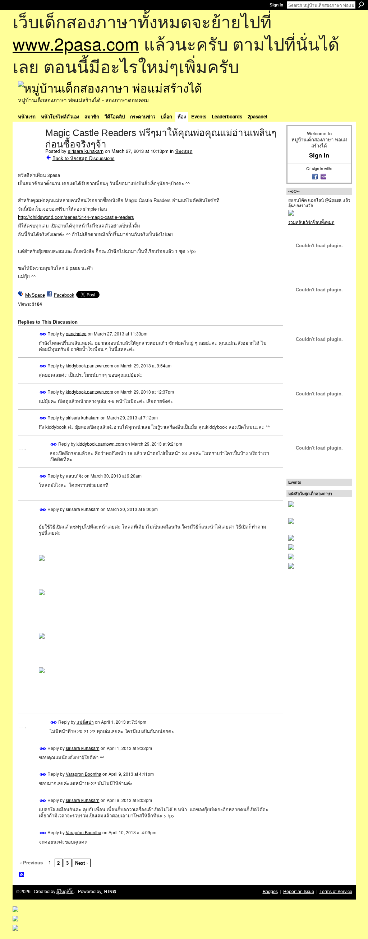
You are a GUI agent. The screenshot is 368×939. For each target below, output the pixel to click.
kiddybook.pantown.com (89, 365)
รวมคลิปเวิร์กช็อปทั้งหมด (311, 222)
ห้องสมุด (184, 150)
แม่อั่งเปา (85, 722)
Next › (81, 862)
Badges (270, 891)
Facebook (64, 294)
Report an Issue (298, 891)
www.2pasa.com (76, 43)
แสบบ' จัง (74, 476)
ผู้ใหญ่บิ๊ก (65, 891)
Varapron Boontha (83, 774)
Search (361, 4)
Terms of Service (335, 891)
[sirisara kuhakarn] (29, 148)
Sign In (276, 5)
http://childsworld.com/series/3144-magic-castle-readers (76, 216)
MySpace (35, 294)
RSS (22, 875)
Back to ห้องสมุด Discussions (83, 158)
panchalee (76, 333)
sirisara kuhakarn (86, 150)
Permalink (43, 334)
